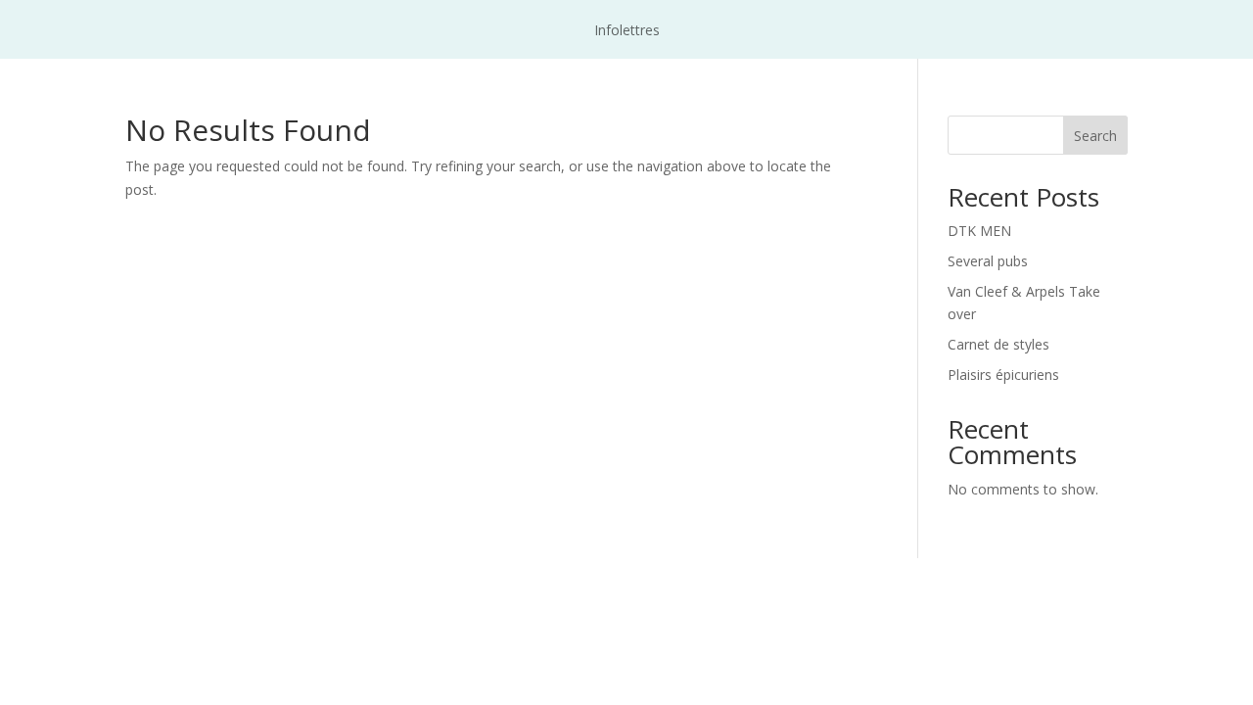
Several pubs (988, 261)
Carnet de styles (998, 344)
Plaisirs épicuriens (1003, 374)
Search (1095, 135)
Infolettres (627, 31)
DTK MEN (979, 230)
